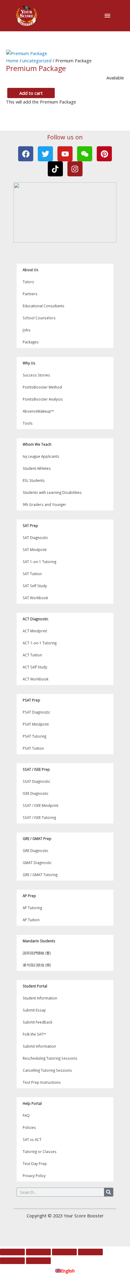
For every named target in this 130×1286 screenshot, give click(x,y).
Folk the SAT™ (34, 1034)
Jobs (27, 329)
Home (12, 60)
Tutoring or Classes (40, 1151)
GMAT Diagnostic (37, 862)
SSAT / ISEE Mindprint (40, 805)
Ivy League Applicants (41, 456)
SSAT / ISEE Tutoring (39, 817)
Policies (29, 1127)
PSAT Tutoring (34, 736)
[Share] (64, 1252)
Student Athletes (37, 468)
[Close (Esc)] (90, 1252)
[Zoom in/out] (12, 1252)
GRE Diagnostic (35, 850)
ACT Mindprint (35, 630)
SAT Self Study (35, 585)
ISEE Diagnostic (35, 793)
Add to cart (31, 93)
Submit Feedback (37, 1022)
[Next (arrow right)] (38, 1260)
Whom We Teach (37, 444)
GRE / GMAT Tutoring (40, 874)
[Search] (108, 1192)
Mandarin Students (39, 940)
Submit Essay (34, 1010)
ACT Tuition (32, 654)
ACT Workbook (35, 679)
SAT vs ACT (32, 1139)
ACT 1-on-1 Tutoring (40, 642)
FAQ (26, 1115)
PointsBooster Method (42, 387)
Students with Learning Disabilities (52, 492)
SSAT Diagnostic (36, 781)
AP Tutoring (32, 907)
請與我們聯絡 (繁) (37, 952)
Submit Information (39, 1046)
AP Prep (29, 895)
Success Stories (36, 375)
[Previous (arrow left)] (12, 1260)
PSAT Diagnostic (36, 712)
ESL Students (34, 480)
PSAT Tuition (33, 748)
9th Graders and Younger (44, 504)
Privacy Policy (34, 1175)
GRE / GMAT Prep (37, 838)
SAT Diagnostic (35, 537)
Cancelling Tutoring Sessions (47, 1070)
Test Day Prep (35, 1163)
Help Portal (32, 1103)
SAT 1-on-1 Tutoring (39, 561)
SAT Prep (30, 525)
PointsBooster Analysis (43, 399)
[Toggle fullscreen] (38, 1252)
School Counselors (39, 317)
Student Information (40, 998)
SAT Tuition (32, 573)
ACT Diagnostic (35, 618)
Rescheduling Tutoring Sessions (50, 1058)
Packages (31, 341)
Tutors (28, 281)
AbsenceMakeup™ (38, 411)
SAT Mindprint (35, 549)
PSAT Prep (31, 700)
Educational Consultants (43, 305)
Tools (28, 423)
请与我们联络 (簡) (37, 964)
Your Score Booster (84, 1216)
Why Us (29, 363)
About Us (30, 269)
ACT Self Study (35, 667)
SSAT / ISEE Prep (36, 769)
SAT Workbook (35, 597)
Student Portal (35, 986)
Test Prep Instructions (42, 1082)
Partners (30, 293)
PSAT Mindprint (36, 724)
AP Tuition (31, 919)
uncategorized (36, 60)
